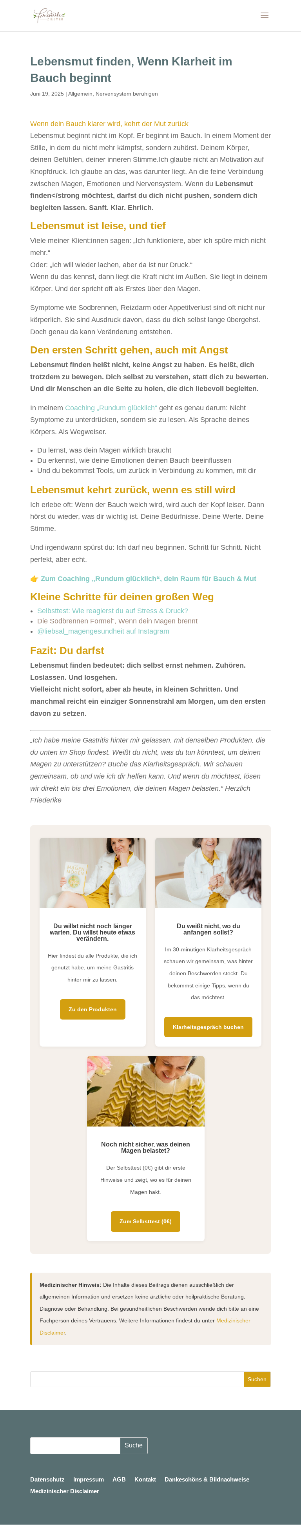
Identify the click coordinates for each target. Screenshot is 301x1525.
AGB (119, 1480)
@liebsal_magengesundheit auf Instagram (103, 631)
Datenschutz (47, 1480)
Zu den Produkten (93, 1009)
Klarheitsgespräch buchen (208, 1027)
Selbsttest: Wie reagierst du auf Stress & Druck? (112, 611)
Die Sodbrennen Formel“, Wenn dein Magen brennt (117, 621)
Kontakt (145, 1480)
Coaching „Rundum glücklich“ (111, 408)
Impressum (88, 1480)
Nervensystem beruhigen (127, 94)
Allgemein (80, 94)
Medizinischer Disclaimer (64, 1491)
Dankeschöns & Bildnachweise (207, 1480)
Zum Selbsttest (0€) (146, 1221)
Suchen (257, 1379)
